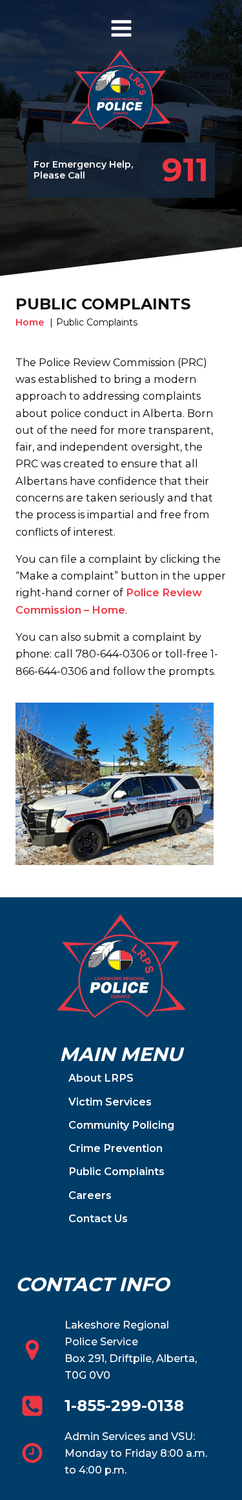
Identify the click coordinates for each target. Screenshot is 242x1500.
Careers (90, 1195)
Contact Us (98, 1218)
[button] (170, 170)
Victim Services (110, 1101)
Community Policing (121, 1124)
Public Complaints (116, 1171)
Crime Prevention (115, 1148)
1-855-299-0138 (124, 1406)
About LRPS (101, 1077)
